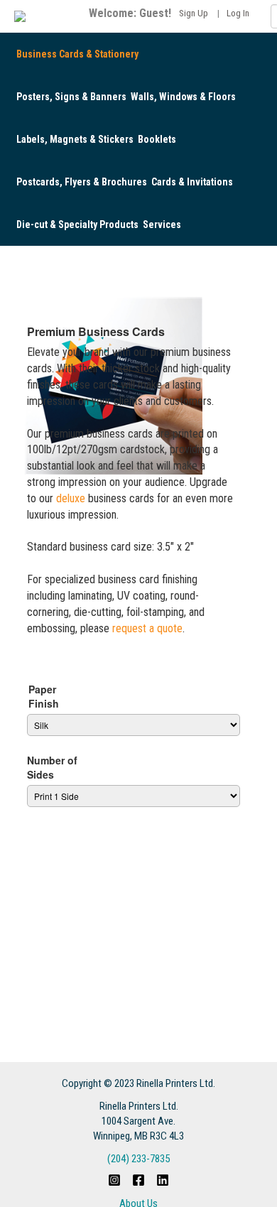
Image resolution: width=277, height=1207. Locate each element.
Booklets (157, 139)
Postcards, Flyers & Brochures (81, 182)
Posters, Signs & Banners (71, 96)
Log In (238, 13)
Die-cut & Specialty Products (77, 224)
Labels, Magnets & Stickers (75, 139)
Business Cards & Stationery (77, 54)
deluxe (70, 498)
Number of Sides (52, 767)
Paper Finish (43, 696)
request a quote (147, 628)
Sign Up (193, 13)
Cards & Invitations (192, 182)
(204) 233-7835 (138, 1158)
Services (162, 224)
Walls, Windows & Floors (183, 96)
